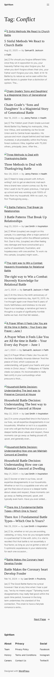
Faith (8, 54)
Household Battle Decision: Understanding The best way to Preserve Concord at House (25, 404)
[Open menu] (48, 4)
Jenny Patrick (30, 118)
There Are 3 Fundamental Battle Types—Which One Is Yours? (25, 519)
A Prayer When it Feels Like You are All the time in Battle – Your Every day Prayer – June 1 (26, 341)
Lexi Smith (30, 226)
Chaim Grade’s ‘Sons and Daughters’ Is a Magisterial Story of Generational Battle (26, 108)
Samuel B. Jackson (34, 50)
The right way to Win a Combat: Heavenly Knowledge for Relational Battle (26, 280)
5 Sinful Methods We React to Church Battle (24, 43)
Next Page (42, 619)
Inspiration (43, 226)
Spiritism (8, 4)
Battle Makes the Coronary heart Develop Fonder (26, 571)
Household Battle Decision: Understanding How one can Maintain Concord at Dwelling (24, 464)
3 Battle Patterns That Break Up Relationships (25, 219)
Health (43, 118)
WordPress (24, 671)
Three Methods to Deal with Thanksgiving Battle (23, 166)
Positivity (41, 579)
